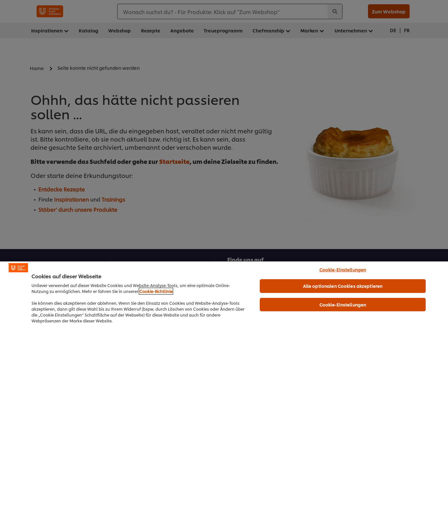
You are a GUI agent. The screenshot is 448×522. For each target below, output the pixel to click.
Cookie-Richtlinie (156, 291)
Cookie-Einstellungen (342, 269)
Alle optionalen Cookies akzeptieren (343, 286)
